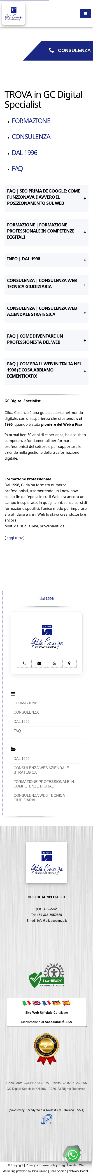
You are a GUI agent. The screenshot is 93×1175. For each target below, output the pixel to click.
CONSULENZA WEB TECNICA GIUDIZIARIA (39, 798)
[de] (56, 1003)
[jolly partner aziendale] (46, 1119)
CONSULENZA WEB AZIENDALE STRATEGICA (41, 770)
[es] (66, 1003)
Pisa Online (39, 1171)
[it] (26, 1003)
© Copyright (15, 1165)
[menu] (85, 13)
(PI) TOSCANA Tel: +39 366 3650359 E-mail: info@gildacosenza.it (46, 908)
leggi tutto (14, 537)
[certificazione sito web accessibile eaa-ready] (46, 975)
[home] (13, 13)
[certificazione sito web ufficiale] (46, 1048)
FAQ (17, 168)
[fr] (46, 1003)
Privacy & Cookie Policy (42, 1165)
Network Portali (78, 1171)
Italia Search (58, 1171)
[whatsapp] (72, 1154)
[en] (36, 1003)
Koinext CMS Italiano (60, 1110)
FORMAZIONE (31, 120)
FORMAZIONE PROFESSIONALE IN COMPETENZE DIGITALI (44, 784)
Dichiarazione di (46, 1022)
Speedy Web (34, 1110)
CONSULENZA (72, 50)
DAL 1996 (24, 152)
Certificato (46, 1012)
